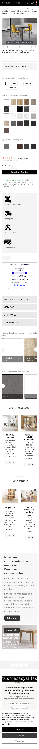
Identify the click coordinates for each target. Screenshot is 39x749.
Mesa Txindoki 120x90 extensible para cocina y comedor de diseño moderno (29, 449)
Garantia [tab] (10, 322)
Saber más (12, 618)
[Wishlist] (15, 417)
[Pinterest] (8, 258)
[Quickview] (13, 462)
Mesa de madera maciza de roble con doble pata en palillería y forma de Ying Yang (9, 519)
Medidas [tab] (9, 307)
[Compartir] (4, 258)
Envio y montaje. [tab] (14, 299)
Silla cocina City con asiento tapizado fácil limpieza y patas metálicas (10, 447)
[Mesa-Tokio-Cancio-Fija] (7, 47)
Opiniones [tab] (10, 314)
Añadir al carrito (19, 172)
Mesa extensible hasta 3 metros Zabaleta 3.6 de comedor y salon (29, 522)
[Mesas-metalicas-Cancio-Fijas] (31, 47)
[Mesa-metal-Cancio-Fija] (19, 47)
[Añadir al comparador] (10, 462)
